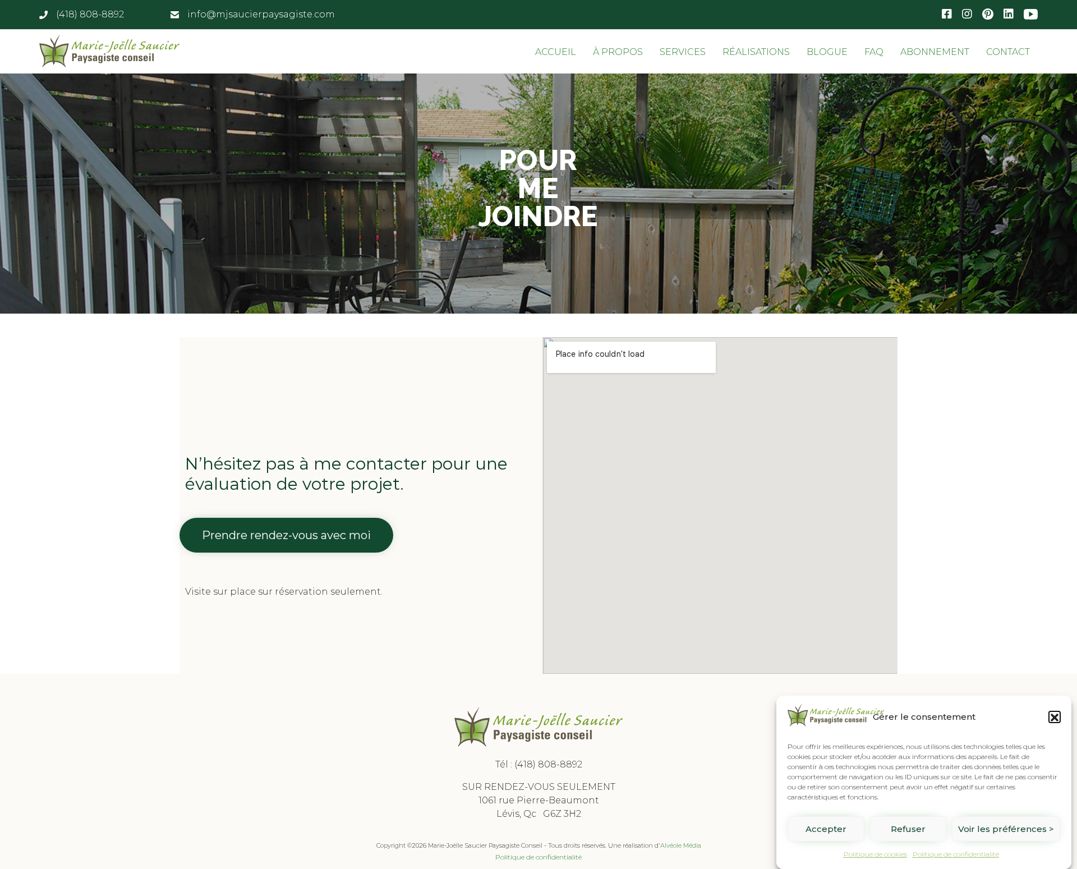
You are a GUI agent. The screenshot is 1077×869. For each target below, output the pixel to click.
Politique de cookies (875, 854)
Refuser (908, 829)
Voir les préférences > (1006, 829)
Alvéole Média (680, 845)
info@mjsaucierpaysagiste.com (261, 14)
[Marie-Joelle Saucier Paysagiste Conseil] (109, 51)
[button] (1054, 717)
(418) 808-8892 (548, 764)
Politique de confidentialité (956, 854)
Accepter (826, 829)
